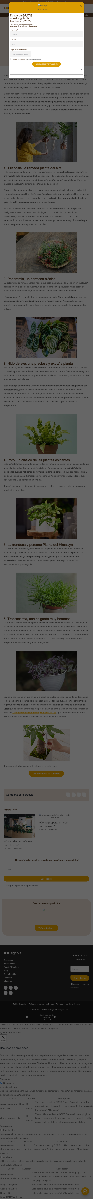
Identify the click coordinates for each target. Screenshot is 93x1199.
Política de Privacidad (34, 59)
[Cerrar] (81, 6)
